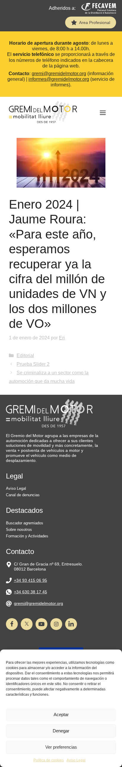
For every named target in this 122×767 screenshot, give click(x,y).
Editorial (25, 355)
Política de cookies (48, 760)
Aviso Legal (76, 760)
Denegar (61, 730)
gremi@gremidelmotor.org (59, 73)
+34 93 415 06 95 (30, 580)
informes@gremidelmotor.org (58, 79)
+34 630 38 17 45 (30, 591)
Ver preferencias (61, 747)
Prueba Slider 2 (33, 364)
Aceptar (61, 714)
